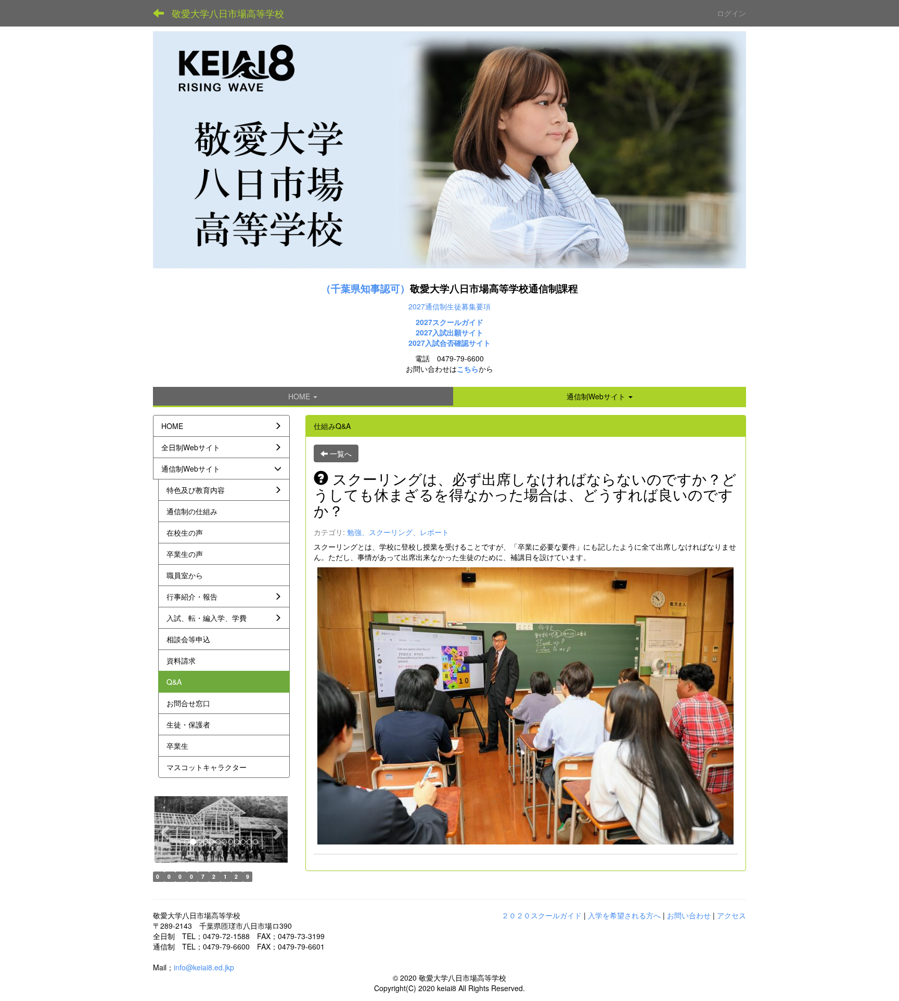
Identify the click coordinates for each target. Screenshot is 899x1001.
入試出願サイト (457, 332)
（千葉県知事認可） (365, 288)
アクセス (731, 915)
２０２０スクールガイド (542, 915)
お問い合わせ (689, 915)
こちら (468, 368)
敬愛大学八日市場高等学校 (228, 13)
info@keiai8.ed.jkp (204, 967)
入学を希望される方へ (624, 915)
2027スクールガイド (449, 322)
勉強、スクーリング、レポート (398, 532)
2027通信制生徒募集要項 (449, 306)
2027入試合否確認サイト (449, 342)
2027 (424, 332)
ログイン (731, 13)
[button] (600, 396)
